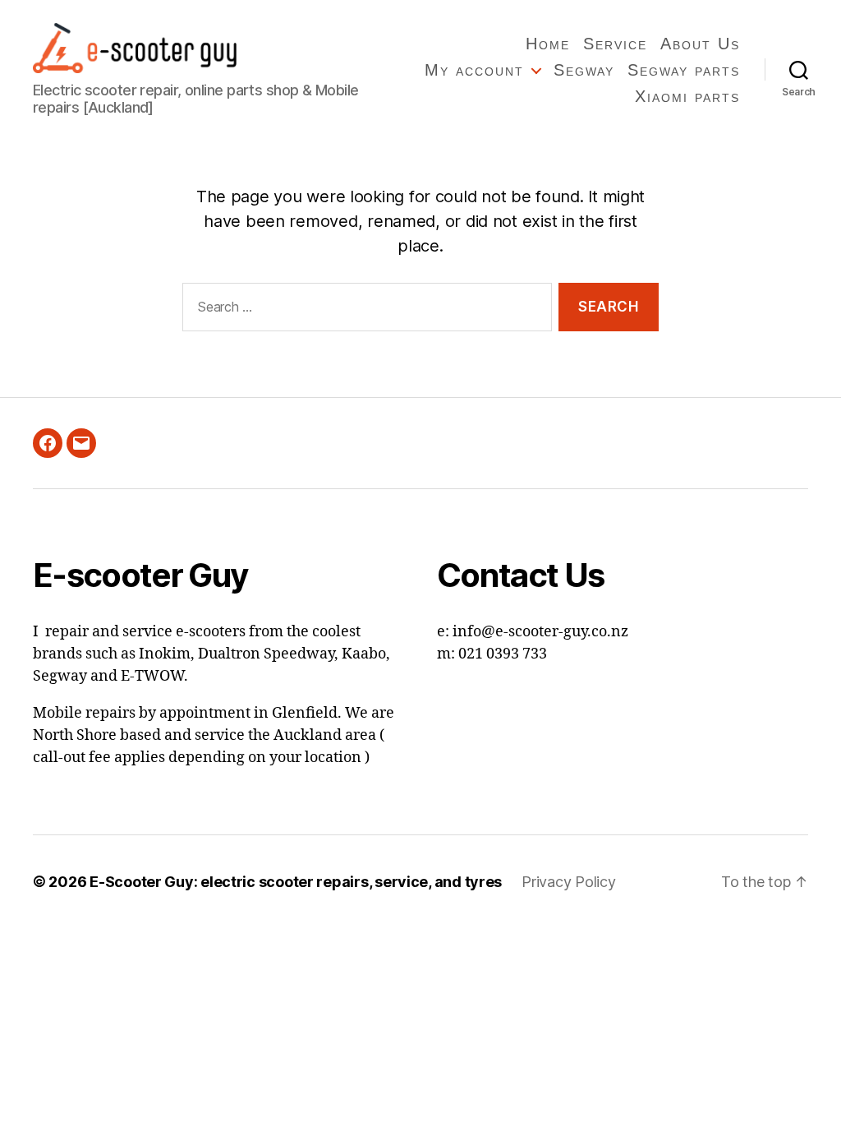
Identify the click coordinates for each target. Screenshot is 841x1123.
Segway (584, 70)
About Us (700, 44)
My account (474, 70)
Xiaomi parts (687, 96)
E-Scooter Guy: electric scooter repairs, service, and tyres (296, 881)
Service (615, 44)
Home (548, 44)
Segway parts (683, 70)
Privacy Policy (568, 881)
